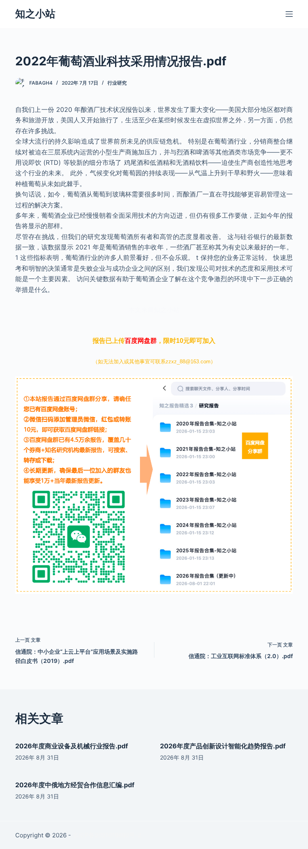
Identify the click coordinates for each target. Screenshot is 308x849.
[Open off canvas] (289, 14)
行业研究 (117, 83)
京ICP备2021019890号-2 (107, 835)
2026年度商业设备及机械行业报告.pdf (71, 746)
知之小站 (35, 14)
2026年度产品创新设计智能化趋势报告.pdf (223, 746)
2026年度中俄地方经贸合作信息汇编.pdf (74, 785)
